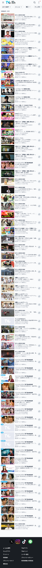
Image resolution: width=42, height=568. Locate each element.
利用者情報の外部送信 (27, 560)
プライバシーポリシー (27, 557)
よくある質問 (6, 548)
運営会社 (5, 564)
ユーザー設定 (24, 554)
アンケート (6, 554)
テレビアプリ (6, 551)
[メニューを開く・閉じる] (38, 2)
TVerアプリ (24, 548)
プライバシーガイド (8, 560)
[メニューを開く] (3, 2)
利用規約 (5, 557)
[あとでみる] (39, 17)
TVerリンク (24, 551)
